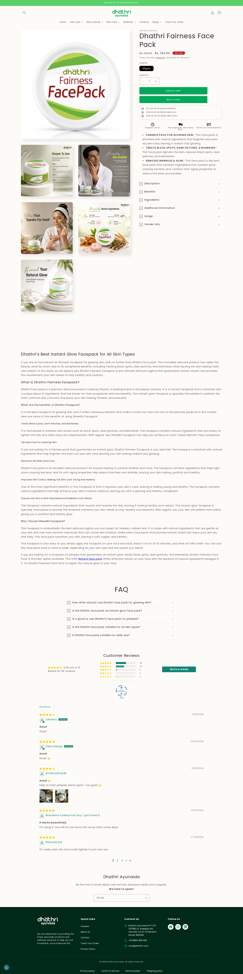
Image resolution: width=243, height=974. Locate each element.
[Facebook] (171, 927)
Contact (85, 937)
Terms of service (110, 970)
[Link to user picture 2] (61, 796)
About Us (85, 932)
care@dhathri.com (139, 945)
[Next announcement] (221, 3)
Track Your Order (90, 943)
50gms (146, 68)
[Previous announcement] (22, 3)
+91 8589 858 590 (138, 940)
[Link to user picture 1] (46, 796)
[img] (47, 714)
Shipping (160, 57)
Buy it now (173, 99)
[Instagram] (178, 927)
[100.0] (121, 691)
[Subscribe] (145, 898)
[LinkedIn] (185, 927)
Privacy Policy (88, 949)
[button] (24, 12)
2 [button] (117, 860)
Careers (85, 926)
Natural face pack (90, 559)
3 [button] (122, 860)
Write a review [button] (179, 669)
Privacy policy (87, 970)
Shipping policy (155, 970)
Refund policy (133, 970)
